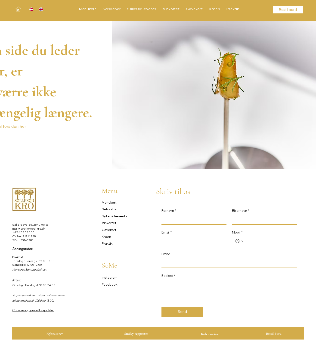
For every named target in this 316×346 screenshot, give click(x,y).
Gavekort (109, 230)
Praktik (107, 243)
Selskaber (110, 209)
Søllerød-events (114, 216)
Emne (165, 254)
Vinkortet (109, 223)
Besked (168, 276)
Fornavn (168, 211)
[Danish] (31, 9)
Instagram (110, 277)
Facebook (110, 284)
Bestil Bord (274, 333)
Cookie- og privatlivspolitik (33, 310)
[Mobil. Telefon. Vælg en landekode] (239, 241)
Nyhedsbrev (54, 333)
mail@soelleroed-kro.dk (28, 228)
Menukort (109, 202)
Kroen (106, 237)
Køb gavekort (210, 334)
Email (166, 232)
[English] (40, 9)
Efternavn (240, 211)
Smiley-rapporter (136, 333)
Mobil (237, 232)
